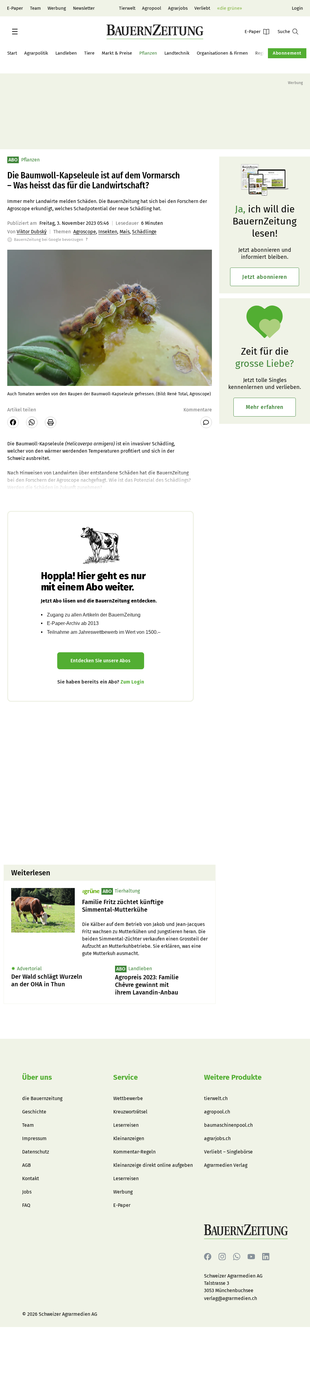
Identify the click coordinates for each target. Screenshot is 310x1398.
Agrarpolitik (36, 53)
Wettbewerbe (128, 1098)
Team (35, 8)
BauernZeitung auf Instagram (222, 1256)
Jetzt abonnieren (264, 277)
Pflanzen (148, 53)
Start (12, 53)
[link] (145, 905)
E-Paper (15, 8)
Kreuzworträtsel (130, 1112)
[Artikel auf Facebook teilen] (13, 422)
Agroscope (84, 232)
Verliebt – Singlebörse (228, 1152)
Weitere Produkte (233, 1077)
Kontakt (30, 1178)
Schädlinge (144, 232)
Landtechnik (177, 53)
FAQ (26, 1205)
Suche (284, 31)
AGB (26, 1165)
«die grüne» (229, 8)
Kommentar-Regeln (134, 1152)
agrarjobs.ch (217, 1138)
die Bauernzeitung (42, 1098)
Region (262, 53)
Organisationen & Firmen (222, 53)
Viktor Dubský (32, 232)
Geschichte (34, 1112)
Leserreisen (126, 1125)
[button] (14, 31)
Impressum (34, 1138)
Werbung (57, 8)
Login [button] (297, 8)
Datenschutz (35, 1152)
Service (125, 1077)
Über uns (37, 1077)
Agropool (151, 8)
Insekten (107, 232)
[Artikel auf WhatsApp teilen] (32, 422)
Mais (125, 232)
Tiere (89, 53)
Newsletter (84, 8)
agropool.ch (217, 1112)
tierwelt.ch (216, 1098)
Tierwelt (127, 8)
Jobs (26, 1192)
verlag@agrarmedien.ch (230, 1298)
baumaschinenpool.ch (228, 1125)
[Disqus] (109, 782)
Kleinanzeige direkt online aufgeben (153, 1165)
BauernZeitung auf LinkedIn (265, 1256)
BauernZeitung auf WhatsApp (236, 1256)
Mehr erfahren (264, 407)
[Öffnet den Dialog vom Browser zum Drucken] (50, 422)
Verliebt (202, 8)
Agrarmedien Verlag (225, 1165)
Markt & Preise (117, 53)
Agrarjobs (178, 8)
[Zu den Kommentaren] (206, 422)
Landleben (66, 53)
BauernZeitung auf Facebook (207, 1256)
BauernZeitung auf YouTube (251, 1256)
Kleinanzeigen (128, 1138)
